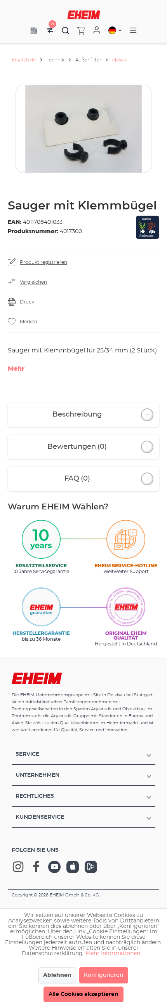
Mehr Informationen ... (115, 953)
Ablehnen (57, 975)
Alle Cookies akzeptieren (83, 994)
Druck (27, 302)
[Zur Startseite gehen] (83, 14)
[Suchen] (66, 30)
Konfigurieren (104, 975)
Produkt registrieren (43, 262)
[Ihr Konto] (96, 30)
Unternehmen (37, 775)
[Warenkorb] (77, 30)
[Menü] (133, 30)
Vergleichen (33, 282)
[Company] (34, 30)
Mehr (16, 369)
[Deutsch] (115, 30)
